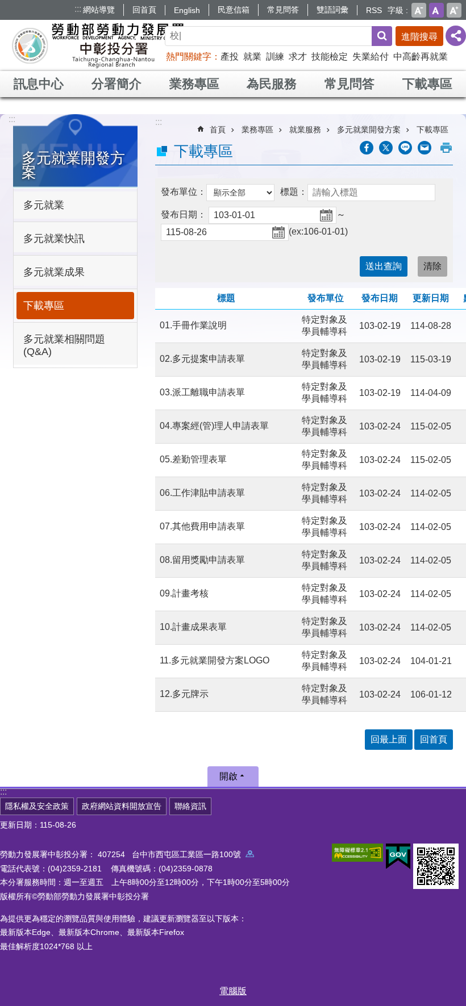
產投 (229, 56)
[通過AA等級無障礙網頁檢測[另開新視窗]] (357, 853)
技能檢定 (329, 56)
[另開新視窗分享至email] (424, 148)
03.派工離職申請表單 (202, 392)
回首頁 (144, 9)
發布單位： (183, 192)
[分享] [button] (456, 36)
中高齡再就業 (420, 56)
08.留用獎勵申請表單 (202, 560)
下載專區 (427, 84)
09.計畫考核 (184, 593)
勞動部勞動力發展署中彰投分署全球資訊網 (99, 45)
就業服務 (305, 129)
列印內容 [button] (446, 148)
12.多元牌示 (184, 694)
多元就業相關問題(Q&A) (64, 345)
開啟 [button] (228, 776)
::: (77, 9)
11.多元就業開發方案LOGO (214, 660)
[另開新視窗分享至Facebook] (366, 148)
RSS (374, 10)
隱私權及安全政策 (37, 806)
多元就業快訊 (54, 238)
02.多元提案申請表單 (202, 359)
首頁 (218, 129)
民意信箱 (233, 9)
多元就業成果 (54, 272)
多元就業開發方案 (369, 129)
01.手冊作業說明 (193, 325)
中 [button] (436, 10)
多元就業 (43, 205)
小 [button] (418, 10)
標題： (293, 192)
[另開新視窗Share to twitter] (386, 148)
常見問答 (283, 9)
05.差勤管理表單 (193, 459)
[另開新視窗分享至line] (405, 148)
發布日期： (183, 214)
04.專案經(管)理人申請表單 (214, 426)
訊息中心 (39, 84)
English (187, 10)
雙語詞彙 (332, 9)
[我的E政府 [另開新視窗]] (398, 857)
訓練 (275, 56)
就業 (252, 56)
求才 (298, 56)
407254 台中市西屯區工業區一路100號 (172, 854)
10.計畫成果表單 (193, 627)
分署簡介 (116, 84)
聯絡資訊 (190, 806)
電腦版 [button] (233, 991)
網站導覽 (99, 9)
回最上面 (389, 739)
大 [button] (454, 10)
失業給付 (370, 56)
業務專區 (194, 84)
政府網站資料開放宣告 (121, 806)
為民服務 (272, 84)
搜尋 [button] (382, 36)
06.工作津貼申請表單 (202, 493)
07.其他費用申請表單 (202, 526)
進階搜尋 (419, 36)
